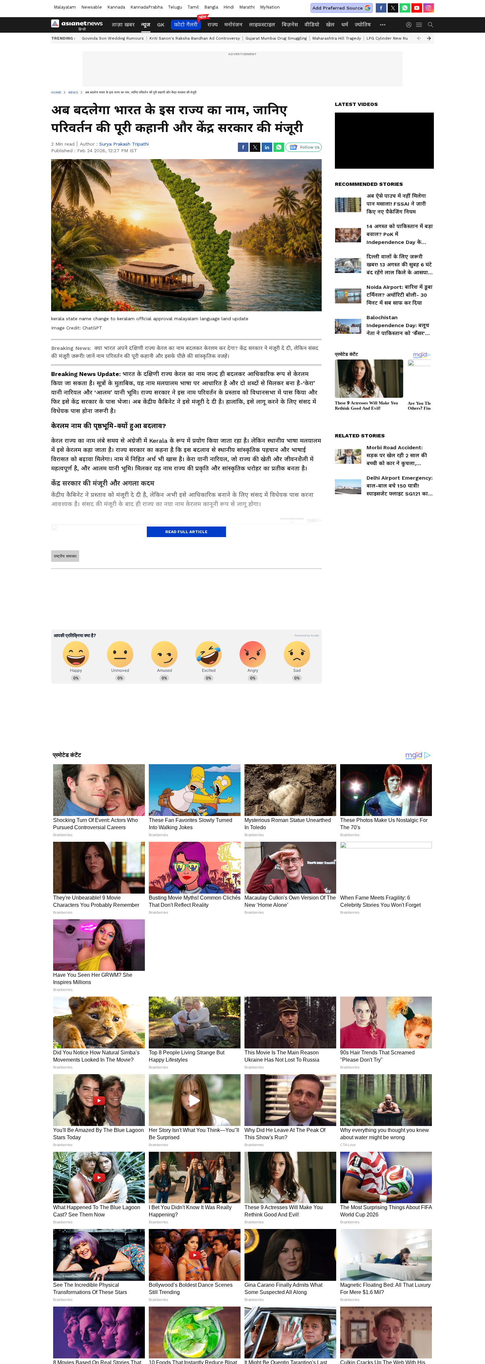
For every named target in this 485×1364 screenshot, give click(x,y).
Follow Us (310, 147)
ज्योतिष (363, 24)
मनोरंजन (233, 24)
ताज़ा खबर (123, 24)
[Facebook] (381, 8)
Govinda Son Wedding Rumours (113, 38)
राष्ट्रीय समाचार (65, 556)
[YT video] (416, 8)
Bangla (211, 7)
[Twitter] (393, 8)
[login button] (410, 24)
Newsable (91, 7)
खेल (330, 24)
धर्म (344, 24)
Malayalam (65, 7)
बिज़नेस (290, 24)
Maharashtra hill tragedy (336, 38)
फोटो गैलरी (186, 24)
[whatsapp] (405, 8)
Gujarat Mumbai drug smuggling (276, 38)
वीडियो (312, 24)
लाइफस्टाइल (262, 24)
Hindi (228, 7)
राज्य (213, 24)
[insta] (428, 8)
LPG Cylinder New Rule (389, 38)
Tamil (193, 7)
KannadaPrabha (146, 7)
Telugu (175, 7)
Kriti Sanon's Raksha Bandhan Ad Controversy (194, 38)
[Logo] (79, 24)
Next (429, 38)
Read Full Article (186, 531)
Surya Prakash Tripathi (124, 144)
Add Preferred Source (337, 8)
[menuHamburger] (419, 24)
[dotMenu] (383, 24)
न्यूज (145, 24)
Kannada (116, 7)
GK (160, 24)
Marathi (247, 7)
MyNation (270, 7)
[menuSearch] (430, 24)
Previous (419, 38)
